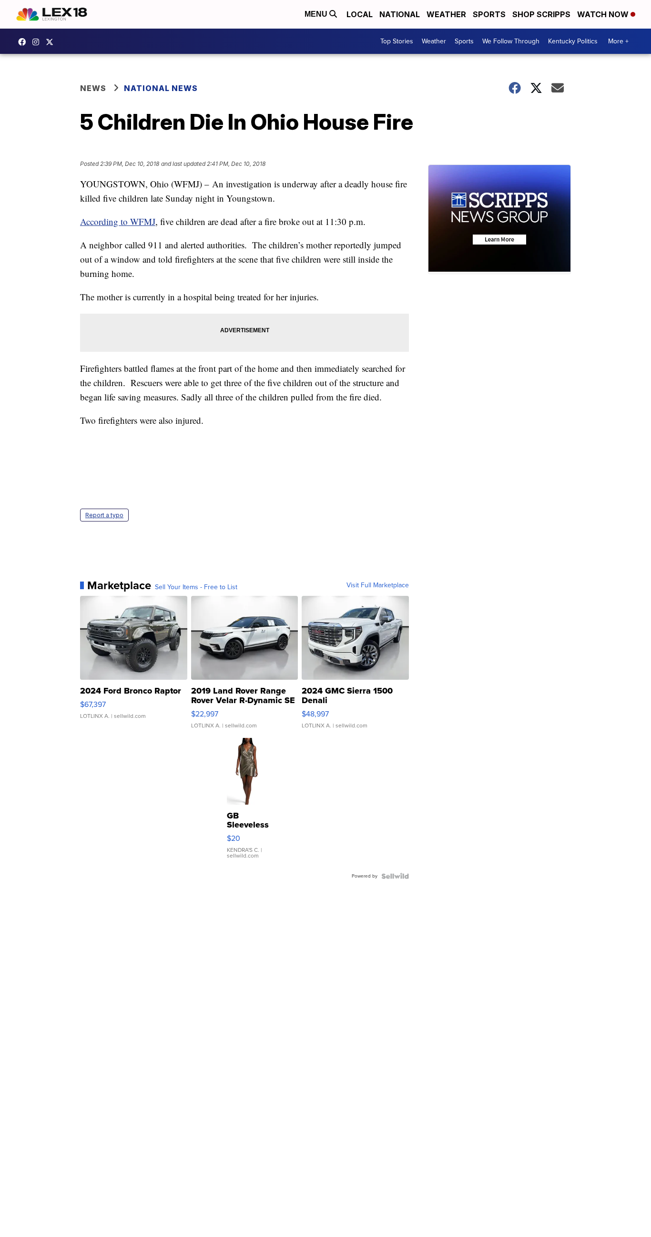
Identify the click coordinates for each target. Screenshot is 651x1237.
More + (618, 41)
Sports (489, 14)
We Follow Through (510, 41)
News (93, 88)
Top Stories (396, 41)
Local (359, 14)
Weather (446, 14)
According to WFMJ (117, 221)
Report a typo (104, 515)
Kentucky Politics (573, 41)
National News (161, 88)
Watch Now (604, 14)
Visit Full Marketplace (377, 585)
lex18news (52, 42)
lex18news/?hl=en (38, 42)
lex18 (24, 42)
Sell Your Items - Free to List (196, 587)
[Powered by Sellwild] (395, 876)
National (399, 14)
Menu (317, 14)
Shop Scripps (541, 14)
